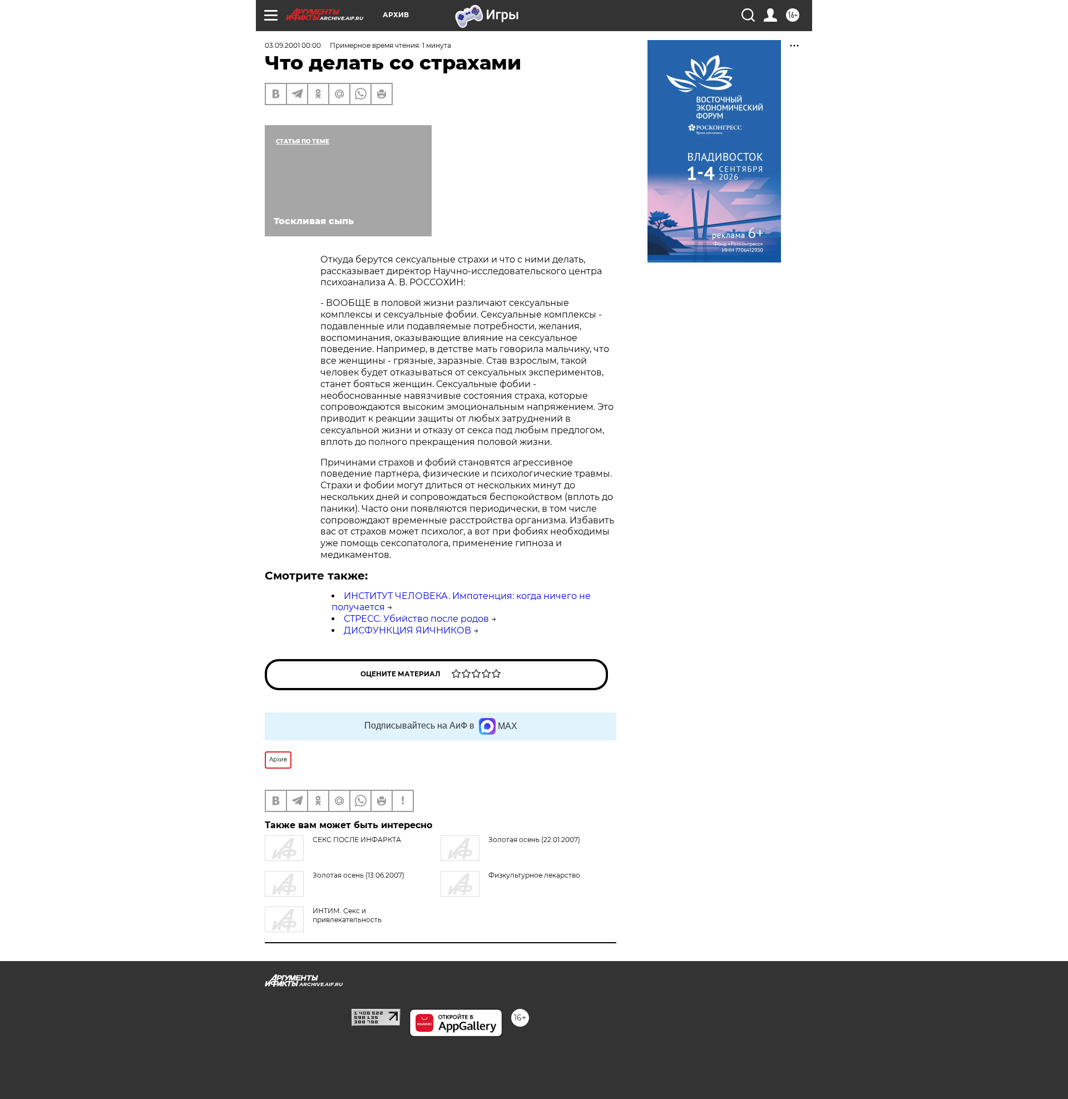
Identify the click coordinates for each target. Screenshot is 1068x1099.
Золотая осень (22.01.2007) (534, 839)
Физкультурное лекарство (534, 875)
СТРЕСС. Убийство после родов (416, 618)
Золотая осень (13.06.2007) (358, 875)
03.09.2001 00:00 (293, 45)
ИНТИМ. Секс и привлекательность (347, 915)
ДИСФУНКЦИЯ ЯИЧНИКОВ (407, 630)
